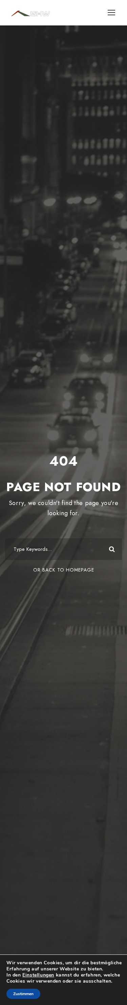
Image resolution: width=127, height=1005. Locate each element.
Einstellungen (38, 975)
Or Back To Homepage (63, 569)
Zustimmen (23, 994)
